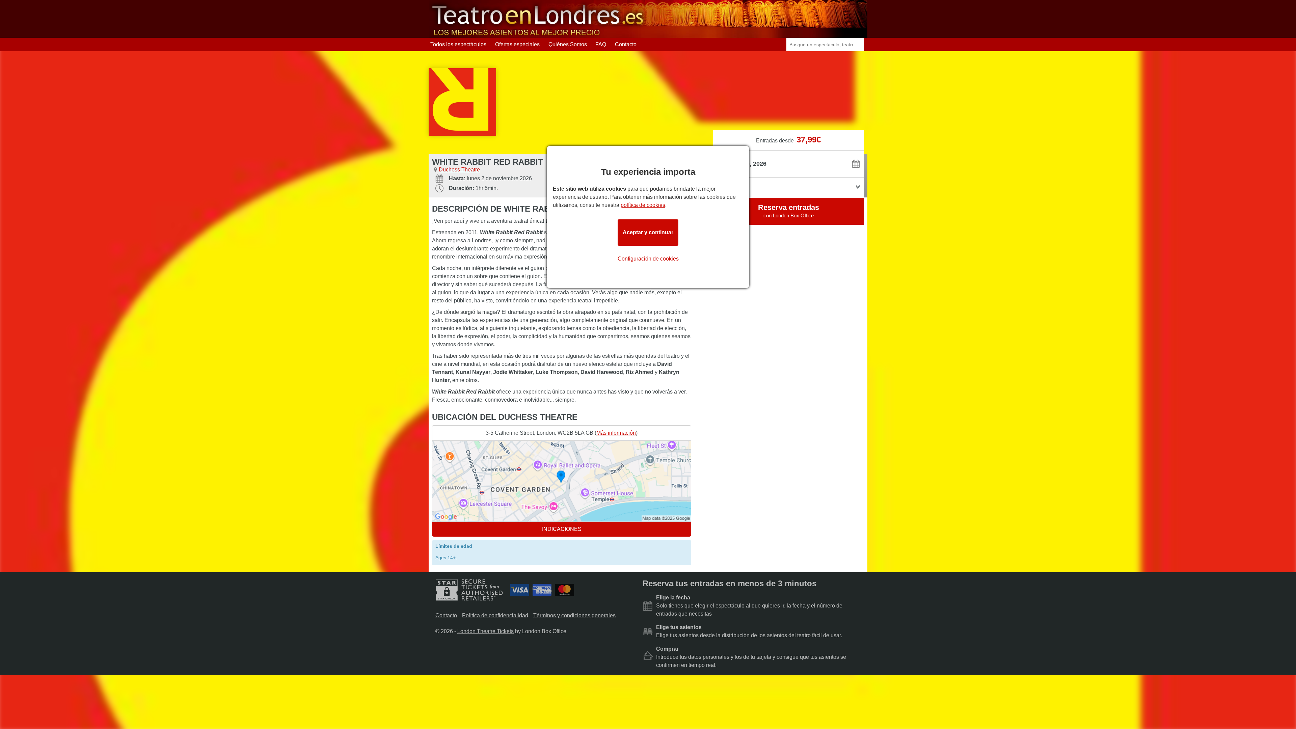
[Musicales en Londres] (538, 34)
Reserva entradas (788, 210)
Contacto (626, 44)
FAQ (600, 44)
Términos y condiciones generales (574, 615)
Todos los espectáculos (458, 44)
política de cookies (643, 205)
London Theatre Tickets (485, 631)
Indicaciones (562, 529)
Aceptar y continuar (648, 232)
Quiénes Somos (567, 44)
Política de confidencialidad (495, 615)
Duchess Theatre (459, 169)
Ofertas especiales (517, 44)
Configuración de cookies (648, 259)
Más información (616, 433)
